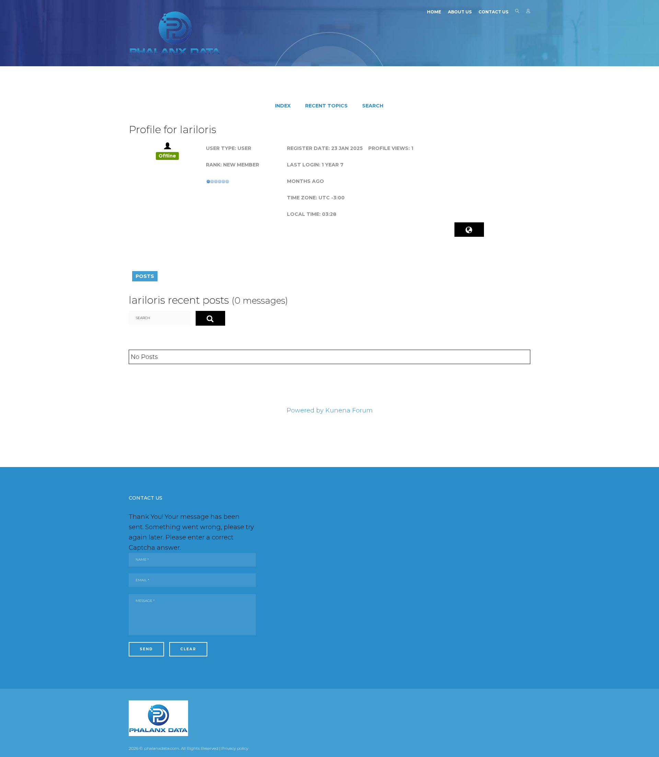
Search (517, 12)
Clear (188, 649)
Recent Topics (326, 106)
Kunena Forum (349, 410)
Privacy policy (234, 748)
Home (434, 11)
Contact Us (493, 11)
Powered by (305, 410)
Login (528, 12)
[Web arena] (175, 33)
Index (283, 106)
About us (460, 11)
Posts (145, 276)
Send (146, 649)
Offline (167, 156)
